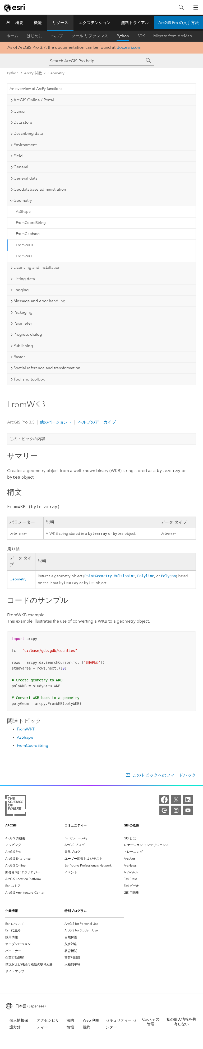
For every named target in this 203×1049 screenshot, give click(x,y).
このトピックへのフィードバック (164, 775)
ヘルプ (57, 35)
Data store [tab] (22, 122)
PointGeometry (98, 576)
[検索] (181, 7)
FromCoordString (31, 222)
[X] (176, 799)
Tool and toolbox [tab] (29, 379)
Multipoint (124, 576)
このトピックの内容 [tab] (27, 438)
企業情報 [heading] (11, 911)
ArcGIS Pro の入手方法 (178, 22)
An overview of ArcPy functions (36, 88)
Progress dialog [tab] (27, 334)
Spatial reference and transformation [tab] (46, 367)
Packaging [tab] (22, 312)
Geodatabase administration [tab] (39, 189)
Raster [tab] (19, 356)
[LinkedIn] (188, 799)
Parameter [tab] (22, 323)
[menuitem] (34, 838)
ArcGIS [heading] (11, 825)
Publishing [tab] (23, 345)
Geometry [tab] (22, 200)
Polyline (145, 576)
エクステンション (94, 22)
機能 (38, 22)
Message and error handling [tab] (39, 301)
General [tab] (20, 167)
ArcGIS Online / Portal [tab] (33, 100)
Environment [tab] (25, 144)
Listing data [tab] (24, 278)
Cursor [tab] (19, 111)
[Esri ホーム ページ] (15, 7)
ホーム (12, 35)
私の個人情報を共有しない (181, 1021)
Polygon (168, 576)
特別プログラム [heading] (75, 911)
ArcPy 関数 (33, 73)
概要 (19, 22)
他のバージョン (54, 422)
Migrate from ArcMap (172, 35)
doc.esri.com (129, 47)
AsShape (23, 211)
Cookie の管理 (150, 1021)
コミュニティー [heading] (75, 825)
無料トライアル (135, 22)
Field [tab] (18, 155)
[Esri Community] (164, 810)
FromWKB (24, 245)
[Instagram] (176, 810)
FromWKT (24, 256)
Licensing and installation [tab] (37, 267)
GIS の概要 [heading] (131, 825)
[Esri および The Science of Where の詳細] (15, 806)
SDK (141, 35)
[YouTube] (188, 810)
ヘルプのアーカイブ (96, 422)
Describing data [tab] (28, 133)
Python (123, 35)
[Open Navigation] (195, 7)
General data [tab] (25, 178)
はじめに (35, 35)
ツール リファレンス (89, 35)
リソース (60, 22)
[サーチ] (148, 60)
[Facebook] (164, 799)
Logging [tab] (21, 289)
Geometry (56, 73)
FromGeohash (28, 234)
